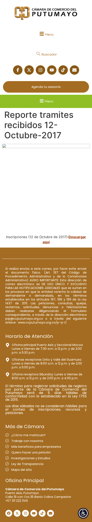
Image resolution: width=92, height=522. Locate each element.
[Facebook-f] (17, 70)
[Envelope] (74, 70)
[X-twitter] (29, 70)
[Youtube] (51, 70)
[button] (46, 34)
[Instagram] (40, 70)
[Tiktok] (63, 70)
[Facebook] (8, 513)
